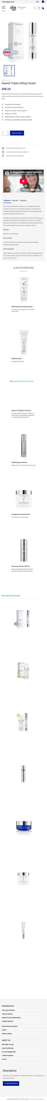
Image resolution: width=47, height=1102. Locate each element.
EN (37, 2)
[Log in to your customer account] (39, 8)
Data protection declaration (10, 1026)
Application (15, 200)
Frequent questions (7, 1021)
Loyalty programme (7, 1055)
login (7, 2)
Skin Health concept (8, 1044)
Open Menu (3, 7)
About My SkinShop (8, 1048)
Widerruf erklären (7, 1033)
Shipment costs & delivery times (11, 1017)
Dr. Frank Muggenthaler (9, 1052)
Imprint (4, 1030)
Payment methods (7, 1014)
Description (7, 200)
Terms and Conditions (8, 1010)
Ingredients (23, 200)
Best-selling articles (11, 596)
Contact (4, 1059)
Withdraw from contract (37, 1099)
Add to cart (17, 133)
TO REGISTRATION (11, 1083)
